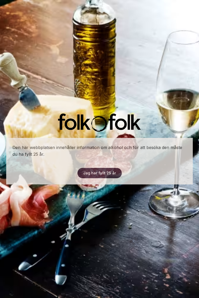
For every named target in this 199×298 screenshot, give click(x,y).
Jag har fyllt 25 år (99, 173)
